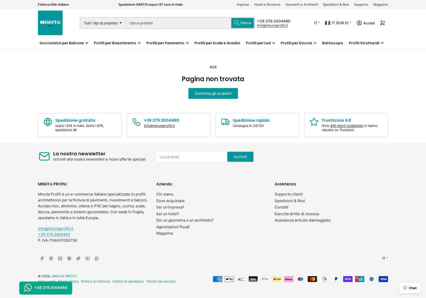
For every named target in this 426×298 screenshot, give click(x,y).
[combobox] (190, 23)
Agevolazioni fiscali (173, 226)
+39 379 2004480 (273, 21)
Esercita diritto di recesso (297, 213)
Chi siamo (165, 194)
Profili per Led (258, 43)
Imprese (243, 4)
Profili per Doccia (296, 43)
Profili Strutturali (364, 43)
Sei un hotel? (167, 213)
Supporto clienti (289, 194)
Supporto (361, 4)
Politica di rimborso (95, 281)
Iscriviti (240, 156)
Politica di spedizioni (128, 281)
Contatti (281, 207)
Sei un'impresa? (170, 207)
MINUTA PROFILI (64, 276)
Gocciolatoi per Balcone (61, 43)
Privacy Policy (68, 281)
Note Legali (46, 281)
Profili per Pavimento (165, 43)
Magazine (380, 4)
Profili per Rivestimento (115, 43)
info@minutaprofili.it (272, 25)
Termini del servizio (161, 281)
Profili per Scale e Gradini (217, 43)
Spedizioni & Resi (336, 4)
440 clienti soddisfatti (346, 126)
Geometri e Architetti (301, 4)
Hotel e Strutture (267, 4)
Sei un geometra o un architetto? (184, 220)
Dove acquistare (170, 200)
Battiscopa (332, 43)
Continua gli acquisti (213, 93)
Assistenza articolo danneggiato (303, 220)
